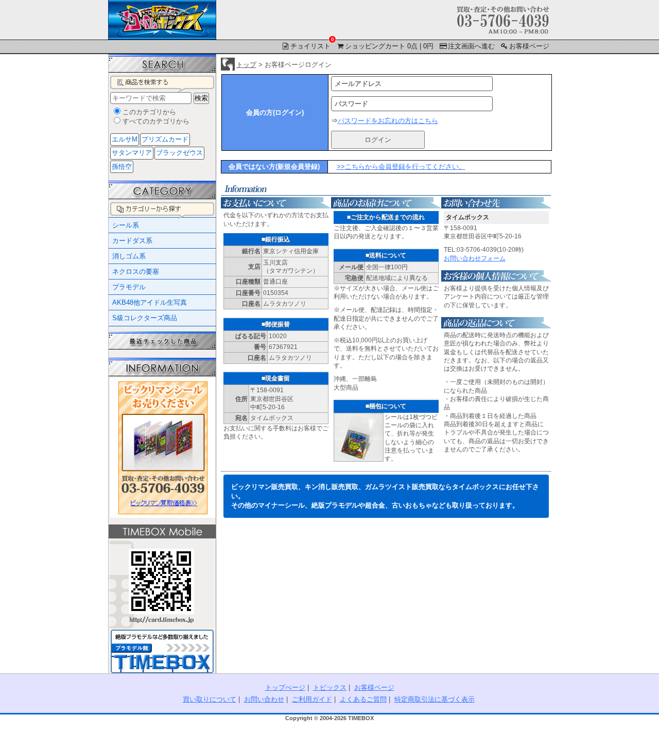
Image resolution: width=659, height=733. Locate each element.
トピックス (329, 687)
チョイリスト (311, 45)
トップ (246, 64)
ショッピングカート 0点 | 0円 (389, 46)
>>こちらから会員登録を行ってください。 (401, 166)
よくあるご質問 (363, 699)
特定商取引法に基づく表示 (434, 699)
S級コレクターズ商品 (144, 318)
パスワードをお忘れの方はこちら (388, 121)
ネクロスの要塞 (135, 271)
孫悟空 (122, 166)
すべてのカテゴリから (156, 121)
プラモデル (129, 287)
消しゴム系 (129, 256)
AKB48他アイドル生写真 (149, 302)
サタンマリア (132, 152)
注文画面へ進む (471, 46)
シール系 (125, 225)
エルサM (124, 139)
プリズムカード (165, 139)
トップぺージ (285, 687)
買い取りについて (209, 699)
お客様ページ (529, 46)
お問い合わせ (264, 699)
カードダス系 (132, 241)
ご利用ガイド (312, 699)
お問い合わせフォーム (475, 258)
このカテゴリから (149, 112)
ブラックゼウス (179, 152)
